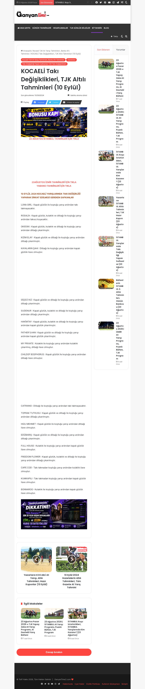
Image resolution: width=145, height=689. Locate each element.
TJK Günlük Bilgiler (80, 28)
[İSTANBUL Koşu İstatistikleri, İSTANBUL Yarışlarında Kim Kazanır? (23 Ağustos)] (77, 613)
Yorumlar (120, 49)
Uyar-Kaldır (79, 684)
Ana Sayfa (25, 28)
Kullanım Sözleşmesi (111, 684)
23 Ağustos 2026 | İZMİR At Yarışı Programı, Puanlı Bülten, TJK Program (120, 341)
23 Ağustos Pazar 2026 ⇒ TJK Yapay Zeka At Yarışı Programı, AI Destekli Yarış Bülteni (30, 628)
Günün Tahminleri (41, 28)
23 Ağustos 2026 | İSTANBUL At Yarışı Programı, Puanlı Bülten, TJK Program (53, 627)
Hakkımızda (68, 684)
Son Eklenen (103, 49)
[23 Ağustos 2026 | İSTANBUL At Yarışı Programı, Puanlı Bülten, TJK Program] (54, 613)
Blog (106, 28)
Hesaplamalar (60, 28)
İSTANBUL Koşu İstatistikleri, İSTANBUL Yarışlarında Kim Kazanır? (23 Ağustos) (76, 628)
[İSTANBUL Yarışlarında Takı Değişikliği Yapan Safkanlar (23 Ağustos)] (106, 241)
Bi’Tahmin (97, 28)
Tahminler (71, 60)
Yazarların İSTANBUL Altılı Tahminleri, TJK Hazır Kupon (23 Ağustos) (120, 212)
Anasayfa (27, 51)
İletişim (125, 684)
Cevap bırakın (54, 652)
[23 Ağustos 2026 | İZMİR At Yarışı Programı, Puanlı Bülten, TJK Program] (106, 326)
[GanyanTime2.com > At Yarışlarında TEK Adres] (33, 14)
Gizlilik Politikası (93, 684)
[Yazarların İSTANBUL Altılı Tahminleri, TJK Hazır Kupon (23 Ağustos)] (106, 201)
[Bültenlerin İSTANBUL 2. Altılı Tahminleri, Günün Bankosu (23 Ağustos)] (106, 284)
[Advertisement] (54, 160)
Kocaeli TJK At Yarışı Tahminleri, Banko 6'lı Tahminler (43, 60)
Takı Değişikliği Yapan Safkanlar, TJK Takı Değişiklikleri (44, 64)
